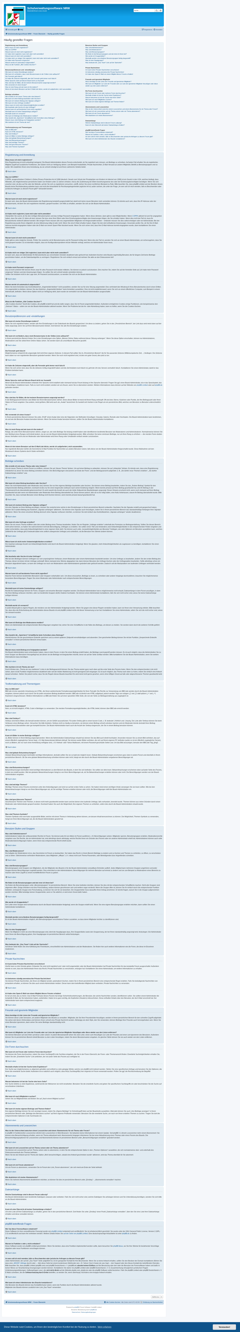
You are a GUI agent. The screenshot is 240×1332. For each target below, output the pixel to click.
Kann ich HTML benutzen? (14, 132)
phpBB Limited (142, 385)
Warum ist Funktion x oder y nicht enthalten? (100, 134)
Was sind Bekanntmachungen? (15, 140)
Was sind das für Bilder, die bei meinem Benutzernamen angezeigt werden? (30, 83)
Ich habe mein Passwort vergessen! (17, 60)
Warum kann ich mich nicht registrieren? (18, 52)
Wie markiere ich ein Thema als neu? (17, 122)
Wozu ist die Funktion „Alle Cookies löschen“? (20, 65)
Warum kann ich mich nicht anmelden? (18, 56)
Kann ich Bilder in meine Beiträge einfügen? (19, 136)
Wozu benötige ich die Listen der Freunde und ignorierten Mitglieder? (108, 81)
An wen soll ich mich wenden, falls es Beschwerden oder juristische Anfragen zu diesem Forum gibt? (119, 136)
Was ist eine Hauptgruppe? (94, 60)
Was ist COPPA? (11, 49)
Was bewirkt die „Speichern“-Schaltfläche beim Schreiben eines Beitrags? (30, 118)
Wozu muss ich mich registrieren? (16, 47)
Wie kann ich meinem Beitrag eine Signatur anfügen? (23, 101)
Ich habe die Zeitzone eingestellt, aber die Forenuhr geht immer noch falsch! (30, 78)
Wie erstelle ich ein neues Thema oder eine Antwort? (22, 96)
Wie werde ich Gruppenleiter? (95, 56)
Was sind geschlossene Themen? (16, 144)
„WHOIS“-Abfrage (19, 1263)
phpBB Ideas (118, 1246)
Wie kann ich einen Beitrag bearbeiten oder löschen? (23, 98)
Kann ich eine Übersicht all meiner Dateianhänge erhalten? (105, 125)
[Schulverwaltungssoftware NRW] (16, 15)
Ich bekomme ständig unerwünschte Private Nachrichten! (104, 72)
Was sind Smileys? (11, 134)
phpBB (76, 1307)
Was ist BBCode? (11, 129)
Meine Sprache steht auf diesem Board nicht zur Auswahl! (24, 80)
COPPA (135, 216)
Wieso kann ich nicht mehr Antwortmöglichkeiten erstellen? (25, 105)
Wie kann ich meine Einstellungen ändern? (19, 72)
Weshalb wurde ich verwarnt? (15, 113)
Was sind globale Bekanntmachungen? (18, 138)
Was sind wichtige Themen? (14, 142)
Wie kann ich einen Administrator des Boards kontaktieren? (105, 139)
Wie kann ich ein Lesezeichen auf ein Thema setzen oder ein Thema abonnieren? (112, 111)
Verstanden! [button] (224, 1327)
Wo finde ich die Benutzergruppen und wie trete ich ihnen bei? (106, 54)
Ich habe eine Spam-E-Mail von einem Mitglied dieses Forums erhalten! (109, 74)
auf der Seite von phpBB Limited (75, 1234)
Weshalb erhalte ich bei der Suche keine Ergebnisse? (103, 95)
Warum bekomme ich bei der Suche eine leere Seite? (103, 97)
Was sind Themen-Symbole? (15, 147)
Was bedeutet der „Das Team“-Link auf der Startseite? (103, 62)
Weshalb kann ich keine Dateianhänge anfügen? (21, 111)
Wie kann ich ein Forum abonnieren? (97, 113)
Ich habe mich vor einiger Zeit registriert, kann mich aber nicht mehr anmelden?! (32, 58)
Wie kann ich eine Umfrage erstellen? (17, 103)
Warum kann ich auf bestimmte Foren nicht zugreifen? (23, 109)
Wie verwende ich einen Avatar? (16, 85)
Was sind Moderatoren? (93, 49)
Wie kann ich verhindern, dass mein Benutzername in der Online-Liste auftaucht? (32, 74)
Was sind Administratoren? (94, 47)
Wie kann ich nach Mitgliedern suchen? (98, 99)
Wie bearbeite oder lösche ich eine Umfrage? (20, 107)
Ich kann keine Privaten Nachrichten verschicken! (102, 70)
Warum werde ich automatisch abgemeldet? (20, 62)
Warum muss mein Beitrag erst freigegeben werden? (23, 120)
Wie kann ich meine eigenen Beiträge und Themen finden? (104, 101)
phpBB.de (158, 385)
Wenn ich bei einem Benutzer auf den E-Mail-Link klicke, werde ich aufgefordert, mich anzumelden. (38, 89)
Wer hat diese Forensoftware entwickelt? (99, 132)
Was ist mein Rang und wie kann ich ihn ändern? (21, 87)
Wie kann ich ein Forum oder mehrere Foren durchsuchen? (105, 93)
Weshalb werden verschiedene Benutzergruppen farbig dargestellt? (108, 58)
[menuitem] (20, 29)
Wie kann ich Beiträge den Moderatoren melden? (21, 116)
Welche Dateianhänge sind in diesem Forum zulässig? (103, 123)
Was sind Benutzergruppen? (95, 52)
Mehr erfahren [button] (104, 1327)
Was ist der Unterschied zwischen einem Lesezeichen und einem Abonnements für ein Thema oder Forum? (121, 109)
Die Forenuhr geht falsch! (13, 76)
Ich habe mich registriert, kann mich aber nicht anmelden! (24, 54)
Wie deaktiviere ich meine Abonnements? (99, 115)
